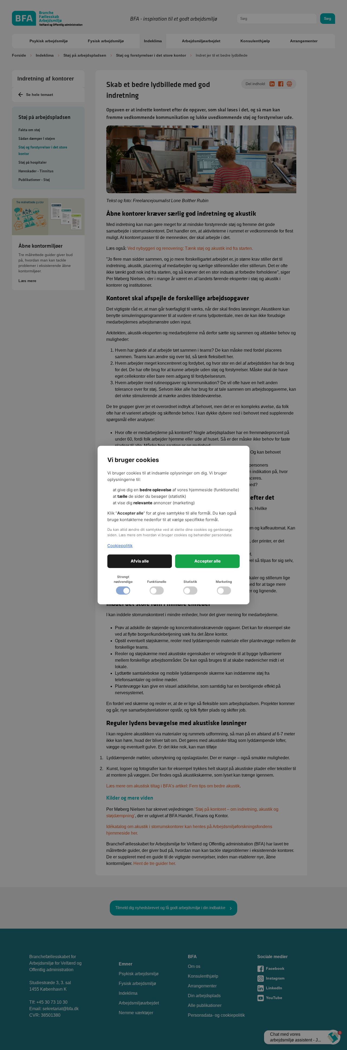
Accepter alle (207, 561)
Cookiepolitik (120, 545)
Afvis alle (140, 561)
